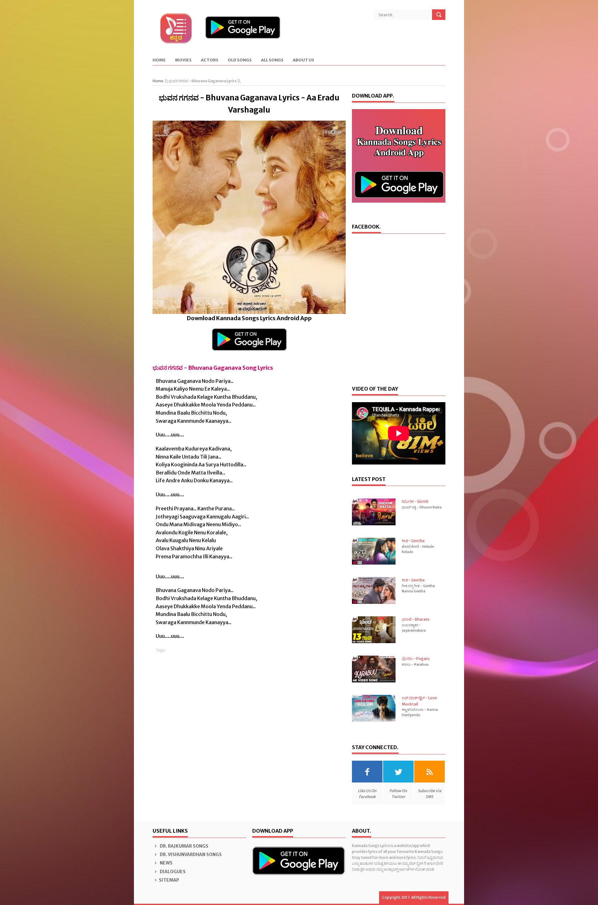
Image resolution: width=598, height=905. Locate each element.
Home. (158, 81)
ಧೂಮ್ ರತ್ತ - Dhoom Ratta (422, 507)
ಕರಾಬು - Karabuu (415, 664)
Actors (209, 60)
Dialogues (172, 871)
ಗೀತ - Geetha (413, 540)
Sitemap (169, 880)
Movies (183, 60)
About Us (303, 60)
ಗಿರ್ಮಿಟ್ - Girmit (415, 501)
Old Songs (240, 60)
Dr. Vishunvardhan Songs (190, 854)
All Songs (272, 60)
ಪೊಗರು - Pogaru (416, 658)
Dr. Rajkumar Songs (183, 846)
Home (159, 60)
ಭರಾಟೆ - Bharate (416, 619)
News (166, 863)
